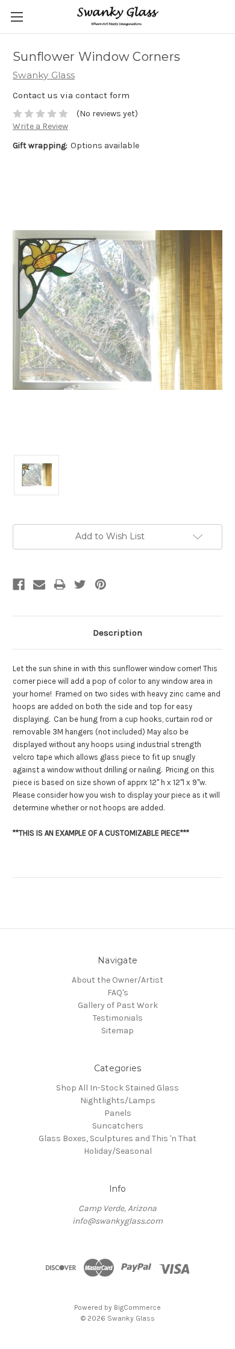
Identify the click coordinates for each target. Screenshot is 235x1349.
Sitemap (117, 1030)
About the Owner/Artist (117, 980)
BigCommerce (137, 1307)
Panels (117, 1113)
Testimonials (118, 1018)
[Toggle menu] (16, 16)
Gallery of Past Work (118, 1005)
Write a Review (40, 126)
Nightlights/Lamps (117, 1100)
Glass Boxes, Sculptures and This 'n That (117, 1138)
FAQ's (117, 992)
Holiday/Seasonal (118, 1151)
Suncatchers (117, 1126)
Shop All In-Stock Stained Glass (117, 1088)
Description (117, 632)
